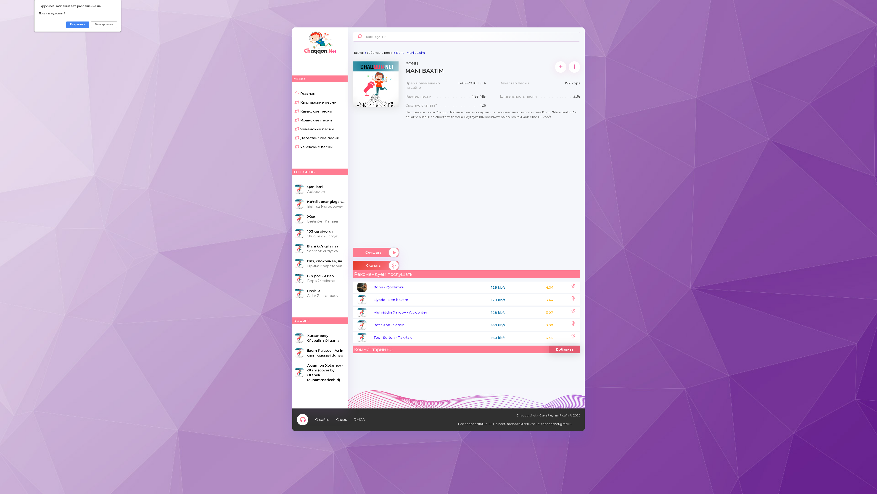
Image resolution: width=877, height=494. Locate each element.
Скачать (373, 265)
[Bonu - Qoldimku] (573, 287)
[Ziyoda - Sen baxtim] (573, 299)
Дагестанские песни (319, 138)
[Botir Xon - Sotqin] (573, 325)
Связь (341, 419)
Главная (307, 93)
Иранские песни (316, 120)
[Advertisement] (376, 175)
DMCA (359, 419)
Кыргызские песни (318, 102)
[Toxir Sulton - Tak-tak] (573, 337)
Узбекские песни (316, 147)
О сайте (322, 419)
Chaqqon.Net (319, 42)
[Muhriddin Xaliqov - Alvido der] (573, 312)
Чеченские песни (317, 129)
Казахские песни (316, 111)
